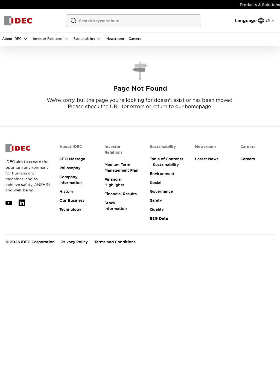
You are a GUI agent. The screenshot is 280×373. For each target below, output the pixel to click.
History (66, 191)
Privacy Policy (74, 241)
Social (155, 182)
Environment (162, 173)
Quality (157, 209)
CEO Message (72, 158)
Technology (70, 209)
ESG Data (159, 218)
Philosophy (69, 167)
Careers (247, 158)
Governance (161, 191)
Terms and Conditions (115, 241)
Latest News (206, 158)
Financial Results (120, 193)
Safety (156, 200)
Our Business (71, 200)
